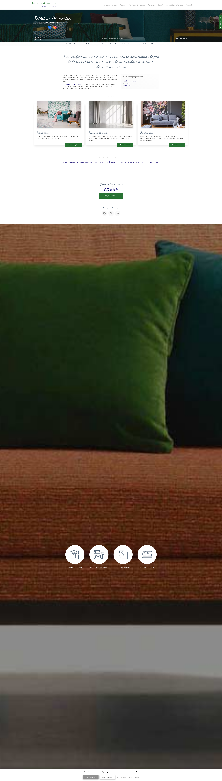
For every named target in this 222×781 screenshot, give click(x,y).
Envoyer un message (111, 196)
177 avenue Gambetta (112, 39)
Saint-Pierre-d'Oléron (130, 81)
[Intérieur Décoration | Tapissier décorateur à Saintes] (43, 4)
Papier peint (43, 132)
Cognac (126, 80)
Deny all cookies (108, 777)
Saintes (126, 83)
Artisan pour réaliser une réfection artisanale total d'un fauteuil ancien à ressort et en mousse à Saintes (130, 163)
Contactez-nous (181, 39)
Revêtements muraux (137, 4)
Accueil (107, 4)
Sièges (115, 4)
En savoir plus (73, 145)
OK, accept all (91, 777)
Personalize (122, 777)
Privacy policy (135, 777)
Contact (189, 4)
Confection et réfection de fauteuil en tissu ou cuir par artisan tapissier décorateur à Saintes (89, 162)
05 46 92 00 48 (40, 38)
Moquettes (152, 4)
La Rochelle (127, 85)
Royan (126, 87)
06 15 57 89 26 (40, 40)
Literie (160, 4)
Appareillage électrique (175, 4)
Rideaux (123, 4)
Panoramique (146, 132)
